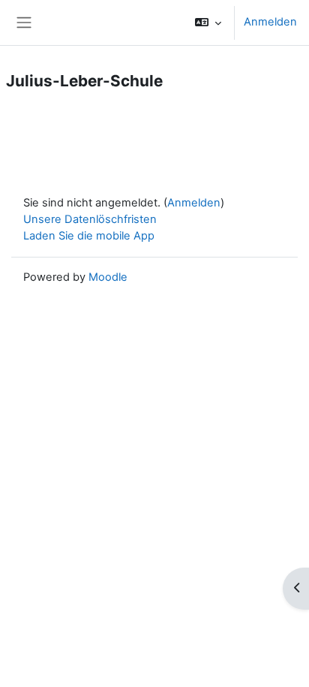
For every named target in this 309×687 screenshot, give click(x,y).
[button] (208, 22)
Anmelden (270, 22)
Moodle (108, 277)
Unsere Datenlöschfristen (90, 219)
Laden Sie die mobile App (88, 236)
